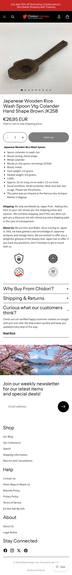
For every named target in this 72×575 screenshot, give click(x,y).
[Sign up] (63, 406)
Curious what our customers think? (32, 310)
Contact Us (9, 478)
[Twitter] (19, 550)
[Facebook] (5, 550)
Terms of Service (12, 502)
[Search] (12, 17)
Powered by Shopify (49, 562)
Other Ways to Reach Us (16, 484)
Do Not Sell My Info (14, 508)
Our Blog (8, 436)
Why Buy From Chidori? (28, 288)
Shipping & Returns (23, 298)
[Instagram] (12, 550)
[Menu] (4, 16)
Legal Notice (10, 532)
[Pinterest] (25, 550)
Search (7, 448)
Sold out (49, 137)
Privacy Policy (10, 496)
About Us (8, 526)
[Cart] (67, 17)
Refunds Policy (11, 490)
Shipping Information (15, 454)
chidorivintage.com (29, 562)
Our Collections (12, 442)
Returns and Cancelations (17, 460)
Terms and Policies (36, 570)
